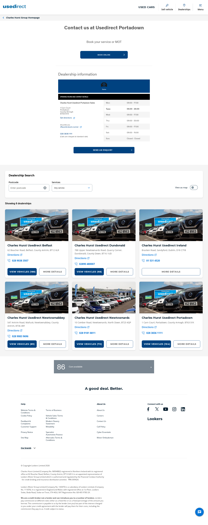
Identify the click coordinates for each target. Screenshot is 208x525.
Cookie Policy (26, 416)
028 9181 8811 (87, 333)
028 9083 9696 (20, 336)
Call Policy (101, 427)
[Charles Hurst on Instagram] (174, 409)
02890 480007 (87, 264)
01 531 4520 (153, 260)
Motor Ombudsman (105, 438)
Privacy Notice (27, 432)
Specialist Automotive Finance (54, 433)
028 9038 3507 (20, 260)
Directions (13, 254)
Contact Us (101, 421)
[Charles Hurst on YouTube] (165, 409)
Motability (50, 427)
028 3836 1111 (154, 333)
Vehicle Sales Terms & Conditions (54, 416)
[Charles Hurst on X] (156, 409)
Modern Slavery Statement (52, 422)
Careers (100, 416)
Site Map (24, 438)
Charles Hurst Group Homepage (23, 17)
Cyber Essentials (104, 432)
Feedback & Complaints (26, 422)
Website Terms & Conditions (28, 411)
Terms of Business (54, 410)
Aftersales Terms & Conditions (54, 438)
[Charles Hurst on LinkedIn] (182, 409)
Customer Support (28, 427)
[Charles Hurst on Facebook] (148, 409)
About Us (101, 410)
